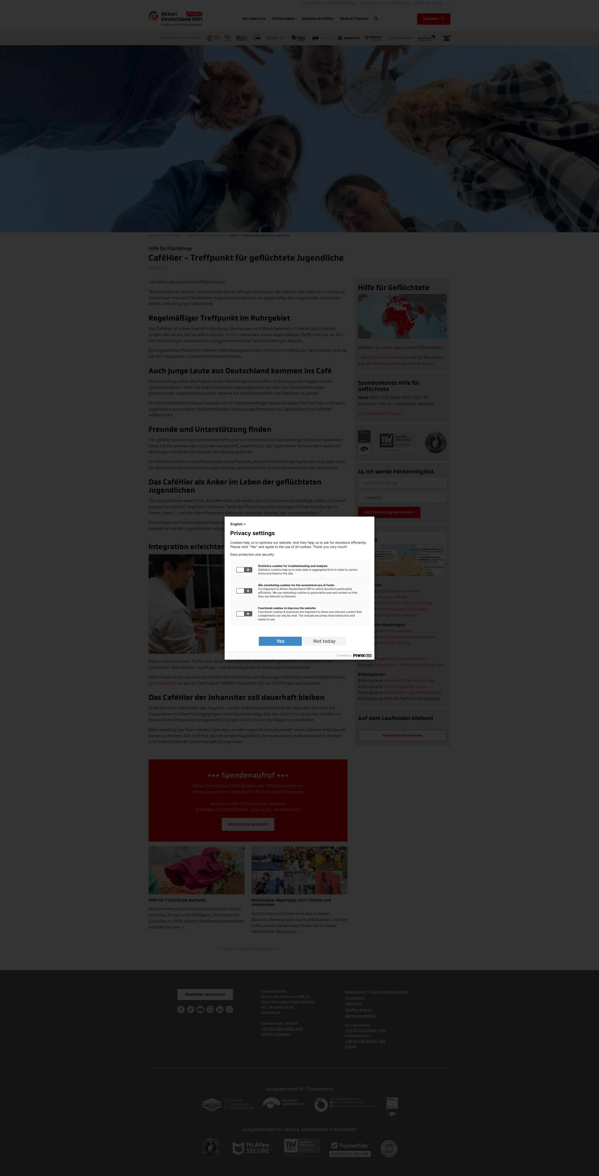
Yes (280, 641)
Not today (324, 641)
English (236, 524)
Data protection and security (252, 554)
